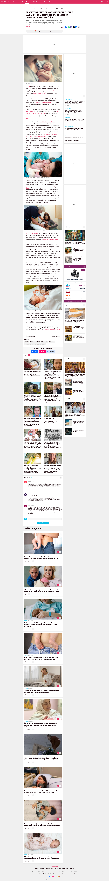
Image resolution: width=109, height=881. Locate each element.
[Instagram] (53, 877)
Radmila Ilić (28, 26)
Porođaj (38, 8)
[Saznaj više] (84, 227)
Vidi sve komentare (43, 522)
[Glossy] (75, 871)
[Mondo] (34, 871)
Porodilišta (52, 341)
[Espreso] (43, 871)
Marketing (71, 873)
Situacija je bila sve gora (32, 233)
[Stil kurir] (72, 871)
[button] (61, 27)
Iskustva (32, 341)
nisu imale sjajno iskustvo (39, 93)
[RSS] (56, 877)
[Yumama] (4, 2)
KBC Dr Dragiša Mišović (40, 344)
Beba (47, 341)
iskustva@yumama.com (51, 329)
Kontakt (49, 873)
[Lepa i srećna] (53, 871)
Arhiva (74, 873)
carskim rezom (53, 142)
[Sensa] (58, 871)
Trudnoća (33, 8)
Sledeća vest (55, 336)
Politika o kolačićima (56, 873)
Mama (42, 341)
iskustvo (38, 341)
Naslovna (28, 8)
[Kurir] (39, 871)
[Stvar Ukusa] (49, 871)
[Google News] (59, 877)
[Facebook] (50, 877)
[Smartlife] (68, 871)
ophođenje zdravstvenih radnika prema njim (43, 90)
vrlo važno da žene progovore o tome (45, 102)
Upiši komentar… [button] (32, 518)
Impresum (35, 873)
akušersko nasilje (30, 111)
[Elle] (63, 871)
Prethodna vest (31, 336)
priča (27, 118)
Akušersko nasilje (29, 344)
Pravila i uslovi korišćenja (42, 873)
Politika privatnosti (64, 873)
